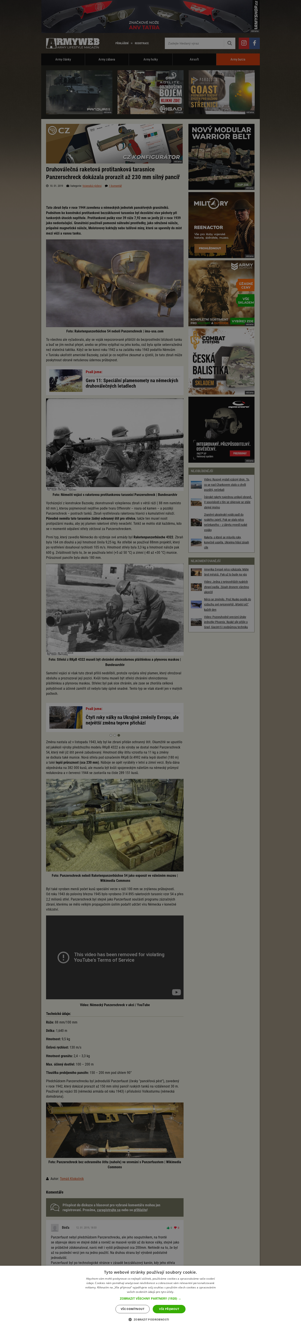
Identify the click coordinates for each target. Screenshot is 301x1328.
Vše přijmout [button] (169, 1309)
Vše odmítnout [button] (132, 1309)
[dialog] (150, 1297)
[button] (150, 1298)
